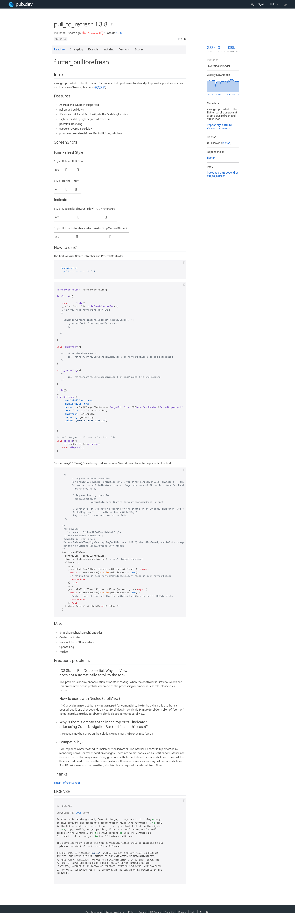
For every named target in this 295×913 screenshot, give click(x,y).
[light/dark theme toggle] (285, 4)
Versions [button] (124, 49)
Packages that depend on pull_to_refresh (222, 174)
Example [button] (93, 49)
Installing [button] (109, 49)
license (226, 143)
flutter (211, 158)
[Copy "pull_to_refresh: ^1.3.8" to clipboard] (112, 24)
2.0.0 (118, 33)
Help (272, 4)
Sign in (261, 4)
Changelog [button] (76, 49)
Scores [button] (139, 49)
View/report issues (218, 128)
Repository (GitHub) (219, 125)
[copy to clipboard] (184, 262)
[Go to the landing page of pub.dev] (21, 4)
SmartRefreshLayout (67, 783)
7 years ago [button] (73, 33)
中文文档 (99, 87)
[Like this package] (178, 39)
